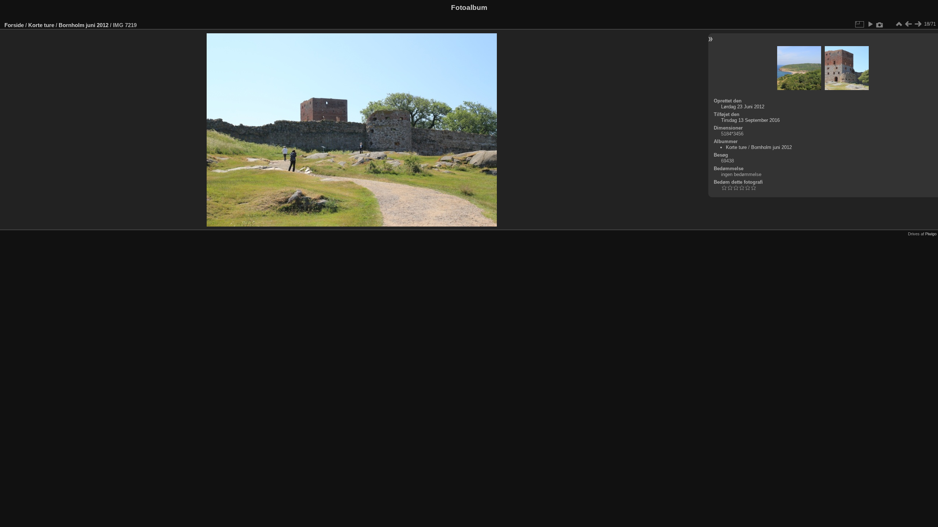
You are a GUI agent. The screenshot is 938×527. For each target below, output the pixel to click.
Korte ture (41, 25)
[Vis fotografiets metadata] (880, 24)
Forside (14, 25)
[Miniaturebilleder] (899, 24)
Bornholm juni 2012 (83, 25)
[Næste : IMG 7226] (918, 24)
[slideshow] (870, 24)
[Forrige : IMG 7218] (908, 24)
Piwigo (931, 234)
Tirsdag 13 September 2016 (750, 120)
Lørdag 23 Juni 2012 (742, 106)
